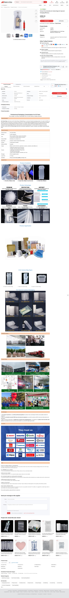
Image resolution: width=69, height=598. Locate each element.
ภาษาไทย (51, 591)
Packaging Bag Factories (6, 582)
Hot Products (10, 590)
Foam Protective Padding (15, 577)
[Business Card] (66, 88)
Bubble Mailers (53, 564)
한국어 (43, 591)
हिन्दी (48, 591)
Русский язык (25, 591)
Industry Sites (41, 590)
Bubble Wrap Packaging (5, 577)
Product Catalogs (15, 562)
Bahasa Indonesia (62, 591)
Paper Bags (53, 566)
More (2, 587)
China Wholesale (30, 590)
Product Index (52, 590)
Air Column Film (20, 564)
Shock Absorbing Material (25, 577)
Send (8, 513)
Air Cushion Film (3, 564)
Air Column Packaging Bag (6, 585)
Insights (60, 590)
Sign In (41, 79)
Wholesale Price (36, 590)
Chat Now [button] (62, 20)
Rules (67, 5)
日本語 (45, 591)
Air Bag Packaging (38, 582)
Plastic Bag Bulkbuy (15, 585)
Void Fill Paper (3, 568)
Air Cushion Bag (52, 582)
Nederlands (36, 591)
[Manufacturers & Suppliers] (6, 2)
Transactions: (56, 69)
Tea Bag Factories (30, 582)
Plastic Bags (36, 566)
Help (50, 5)
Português (17, 591)
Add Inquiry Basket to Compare (19, 39)
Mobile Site (56, 590)
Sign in (67, 2)
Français (21, 591)
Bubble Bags (3, 566)
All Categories (4, 5)
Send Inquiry (46, 20)
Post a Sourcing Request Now (29, 513)
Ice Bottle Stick (20, 568)
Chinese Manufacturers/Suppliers (22, 590)
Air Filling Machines (37, 564)
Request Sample (58, 23)
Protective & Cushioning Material (22, 7)
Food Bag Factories (22, 582)
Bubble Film (19, 566)
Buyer (45, 5)
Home (2, 7)
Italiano (29, 591)
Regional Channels (46, 590)
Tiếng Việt (57, 591)
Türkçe (54, 591)
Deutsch (33, 591)
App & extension (55, 5)
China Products (15, 590)
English (11, 591)
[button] (46, 86)
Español (14, 591)
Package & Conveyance (14, 7)
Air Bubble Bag (45, 582)
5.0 (55, 86)
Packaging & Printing (7, 7)
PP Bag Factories (14, 582)
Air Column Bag (59, 582)
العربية (40, 591)
